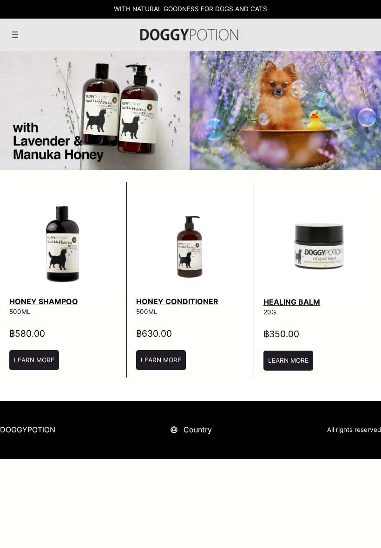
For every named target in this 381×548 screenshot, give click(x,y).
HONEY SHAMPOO (43, 301)
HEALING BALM (291, 302)
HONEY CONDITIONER (177, 301)
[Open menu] (14, 34)
